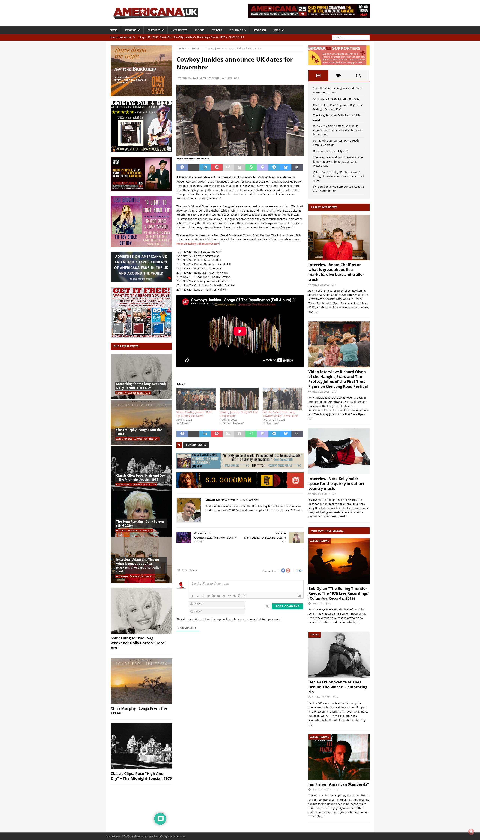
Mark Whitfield (211, 77)
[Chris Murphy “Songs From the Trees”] (141, 422)
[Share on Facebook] (182, 167)
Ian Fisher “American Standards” (338, 784)
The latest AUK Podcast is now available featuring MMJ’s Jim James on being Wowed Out (338, 162)
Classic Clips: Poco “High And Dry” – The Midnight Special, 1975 (141, 477)
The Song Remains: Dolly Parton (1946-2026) (140, 523)
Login (299, 570)
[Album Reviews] (339, 561)
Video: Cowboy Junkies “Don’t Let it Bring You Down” (194, 414)
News (113, 30)
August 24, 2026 (320, 493)
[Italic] (197, 595)
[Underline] (203, 595)
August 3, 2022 (190, 77)
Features (153, 30)
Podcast (260, 30)
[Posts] (318, 75)
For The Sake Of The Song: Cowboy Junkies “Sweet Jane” (281, 414)
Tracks (217, 30)
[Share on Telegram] (274, 167)
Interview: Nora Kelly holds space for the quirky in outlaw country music (336, 483)
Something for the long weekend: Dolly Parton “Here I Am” (141, 386)
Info (277, 30)
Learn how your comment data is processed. (254, 619)
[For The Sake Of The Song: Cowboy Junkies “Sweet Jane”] (282, 399)
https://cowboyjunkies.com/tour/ (197, 243)
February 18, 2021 (322, 789)
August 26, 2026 (320, 391)
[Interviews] (339, 237)
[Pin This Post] (216, 167)
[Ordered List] (213, 595)
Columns (236, 30)
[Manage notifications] (471, 832)
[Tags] (338, 75)
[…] (316, 311)
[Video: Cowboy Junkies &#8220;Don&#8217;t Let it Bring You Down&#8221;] (196, 399)
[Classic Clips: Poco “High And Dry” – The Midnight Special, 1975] (141, 468)
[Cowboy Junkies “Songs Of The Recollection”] (239, 399)
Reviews (130, 30)
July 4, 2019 (318, 603)
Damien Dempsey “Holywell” (330, 151)
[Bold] (192, 595)
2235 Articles (250, 500)
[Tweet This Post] (194, 167)
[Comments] (359, 75)
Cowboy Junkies (196, 444)
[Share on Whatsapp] (251, 167)
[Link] (234, 595)
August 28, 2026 (136, 392)
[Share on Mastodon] (262, 167)
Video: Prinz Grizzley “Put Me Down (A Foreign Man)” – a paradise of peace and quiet (338, 176)
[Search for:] (351, 37)
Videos (200, 30)
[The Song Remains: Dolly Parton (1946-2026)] (141, 514)
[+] (245, 595)
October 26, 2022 (321, 697)
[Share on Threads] (297, 167)
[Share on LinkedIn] (205, 167)
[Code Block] (229, 595)
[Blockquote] (224, 595)
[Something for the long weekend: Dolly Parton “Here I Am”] (141, 377)
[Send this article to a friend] (228, 167)
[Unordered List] (218, 595)
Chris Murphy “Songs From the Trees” (139, 432)
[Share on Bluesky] (285, 167)
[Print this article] (239, 167)
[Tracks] (339, 655)
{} (239, 595)
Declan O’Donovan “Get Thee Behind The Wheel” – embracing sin (337, 687)
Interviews (179, 30)
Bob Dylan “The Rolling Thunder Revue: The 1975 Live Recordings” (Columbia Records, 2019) (339, 593)
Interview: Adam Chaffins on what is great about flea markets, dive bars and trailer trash (138, 565)
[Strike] (208, 595)
